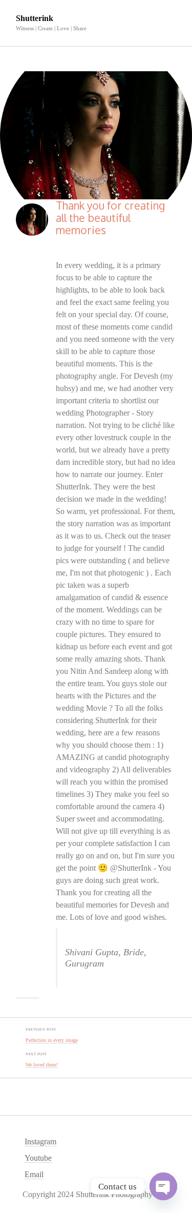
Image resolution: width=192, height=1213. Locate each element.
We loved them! (42, 1064)
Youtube (38, 1158)
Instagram (40, 1141)
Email (34, 1174)
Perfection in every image (52, 1040)
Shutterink (34, 18)
